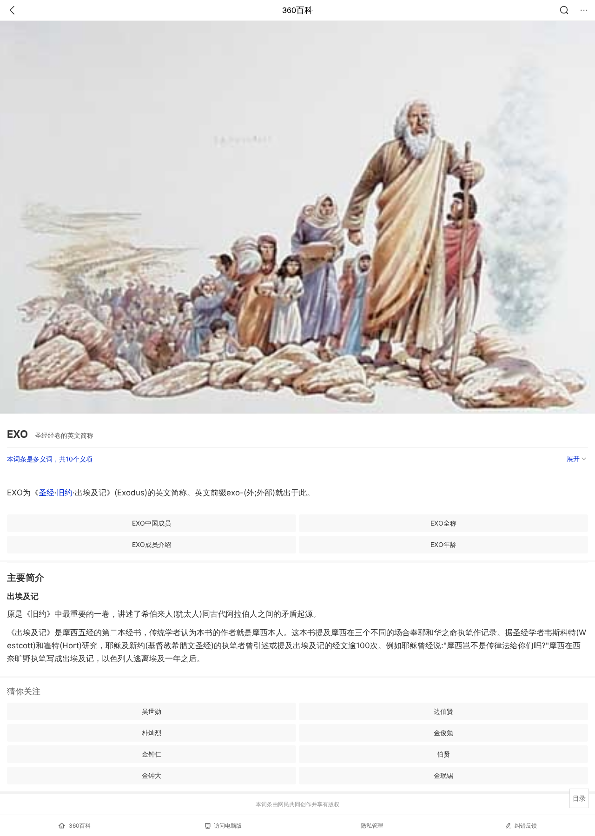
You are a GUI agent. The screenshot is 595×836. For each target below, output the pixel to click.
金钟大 (151, 775)
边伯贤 (443, 711)
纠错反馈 (526, 825)
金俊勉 (443, 733)
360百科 (297, 10)
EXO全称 (443, 523)
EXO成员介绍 (151, 544)
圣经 (46, 492)
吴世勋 (151, 711)
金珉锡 (443, 775)
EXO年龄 (443, 544)
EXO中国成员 (151, 523)
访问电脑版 (228, 825)
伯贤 (443, 754)
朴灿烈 (151, 733)
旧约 (65, 492)
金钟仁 (151, 754)
